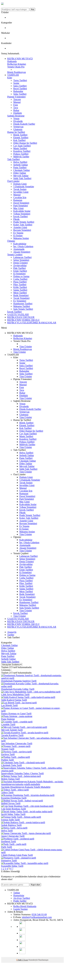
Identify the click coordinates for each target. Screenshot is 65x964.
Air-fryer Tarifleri (21, 898)
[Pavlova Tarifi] (16, 751)
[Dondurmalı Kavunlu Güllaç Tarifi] (32, 686)
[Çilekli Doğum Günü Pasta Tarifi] (32, 852)
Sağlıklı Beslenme (15, 115)
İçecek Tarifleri (20, 216)
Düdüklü (17, 113)
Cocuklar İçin (19, 197)
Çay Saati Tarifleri (22, 145)
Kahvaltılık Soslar (21, 211)
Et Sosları (18, 235)
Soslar (16, 83)
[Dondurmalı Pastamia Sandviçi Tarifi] (32, 678)
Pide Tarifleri (19, 268)
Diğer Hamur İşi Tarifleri (25, 143)
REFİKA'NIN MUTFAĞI (20, 58)
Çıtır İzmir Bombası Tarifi (13, 808)
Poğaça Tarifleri (20, 154)
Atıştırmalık (18, 249)
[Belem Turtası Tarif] (21, 776)
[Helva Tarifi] (14, 828)
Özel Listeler (13, 181)
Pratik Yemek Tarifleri (23, 222)
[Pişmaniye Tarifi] (18, 857)
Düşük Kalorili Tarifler (24, 124)
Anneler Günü (20, 227)
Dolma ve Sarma (21, 276)
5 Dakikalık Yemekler (23, 186)
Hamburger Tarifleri (22, 303)
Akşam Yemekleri (21, 252)
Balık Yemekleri (21, 295)
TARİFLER (13, 75)
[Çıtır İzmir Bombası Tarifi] (27, 806)
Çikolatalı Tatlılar (21, 170)
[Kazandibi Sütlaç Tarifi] (24, 863)
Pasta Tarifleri (19, 167)
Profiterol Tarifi (8, 841)
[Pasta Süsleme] (16, 716)
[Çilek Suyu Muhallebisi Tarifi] (30, 691)
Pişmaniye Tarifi (9, 860)
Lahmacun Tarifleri (22, 257)
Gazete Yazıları (20, 909)
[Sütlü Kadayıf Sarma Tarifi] (28, 697)
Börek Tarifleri (20, 135)
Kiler (9, 77)
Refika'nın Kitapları (16, 64)
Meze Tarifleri (20, 292)
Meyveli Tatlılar (20, 175)
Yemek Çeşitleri (14, 254)
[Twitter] (22, 953)
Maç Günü (18, 208)
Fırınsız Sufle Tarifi (10, 819)
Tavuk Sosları (19, 189)
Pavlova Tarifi (8, 754)
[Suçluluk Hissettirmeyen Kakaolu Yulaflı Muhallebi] (32, 784)
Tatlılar (16, 892)
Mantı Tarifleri (20, 148)
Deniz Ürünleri (20, 262)
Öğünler (11, 241)
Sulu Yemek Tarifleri (23, 309)
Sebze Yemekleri (21, 260)
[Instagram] (22, 933)
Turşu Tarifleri (20, 80)
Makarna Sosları (21, 238)
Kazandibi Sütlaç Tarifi (12, 866)
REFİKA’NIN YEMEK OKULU (23, 320)
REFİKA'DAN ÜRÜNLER (20, 317)
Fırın (15, 105)
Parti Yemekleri (20, 205)
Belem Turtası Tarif (10, 779)
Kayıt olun (35, 885)
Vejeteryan (18, 126)
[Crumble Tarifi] (16, 721)
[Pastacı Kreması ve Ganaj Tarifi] (32, 711)
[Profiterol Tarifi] (17, 838)
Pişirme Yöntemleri (16, 96)
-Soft (19, 960)
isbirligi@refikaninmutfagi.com (37, 917)
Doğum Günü (20, 184)
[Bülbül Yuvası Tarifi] (22, 800)
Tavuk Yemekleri (21, 298)
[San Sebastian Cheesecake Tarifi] (32, 740)
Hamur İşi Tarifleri (16, 132)
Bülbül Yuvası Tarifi (10, 803)
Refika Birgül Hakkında (24, 906)
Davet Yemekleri (21, 203)
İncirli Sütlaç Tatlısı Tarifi (13, 814)
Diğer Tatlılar (19, 173)
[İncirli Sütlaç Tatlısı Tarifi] (26, 811)
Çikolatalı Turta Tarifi (11, 765)
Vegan (16, 118)
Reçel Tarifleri (20, 88)
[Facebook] (22, 946)
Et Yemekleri (19, 273)
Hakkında (12, 61)
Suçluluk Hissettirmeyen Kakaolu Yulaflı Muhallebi (25, 787)
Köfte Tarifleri (20, 287)
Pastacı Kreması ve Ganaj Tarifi (16, 713)
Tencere (17, 99)
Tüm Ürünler (25, 346)
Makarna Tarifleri (21, 306)
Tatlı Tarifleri (13, 159)
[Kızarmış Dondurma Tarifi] (27, 795)
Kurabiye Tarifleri (21, 151)
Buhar (16, 110)
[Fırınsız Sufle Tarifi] (21, 817)
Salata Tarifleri (20, 290)
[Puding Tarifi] (15, 757)
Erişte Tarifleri (20, 271)
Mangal (17, 102)
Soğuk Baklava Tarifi (11, 825)
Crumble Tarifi (8, 724)
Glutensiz (17, 129)
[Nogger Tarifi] (15, 746)
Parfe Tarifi (6, 847)
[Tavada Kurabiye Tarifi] (24, 732)
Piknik (16, 219)
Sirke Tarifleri (19, 94)
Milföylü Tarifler (21, 156)
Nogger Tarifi (7, 749)
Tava (15, 107)
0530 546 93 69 (39, 914)
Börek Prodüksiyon (16, 72)
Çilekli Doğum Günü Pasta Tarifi (17, 855)
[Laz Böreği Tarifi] (19, 702)
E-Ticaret (25, 960)
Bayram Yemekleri (22, 230)
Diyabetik (18, 121)
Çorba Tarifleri (20, 279)
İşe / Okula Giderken (23, 246)
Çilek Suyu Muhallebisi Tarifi (15, 694)
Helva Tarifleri (20, 162)
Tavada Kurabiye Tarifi (12, 735)
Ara (32, 9)
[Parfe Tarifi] (13, 844)
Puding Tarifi (7, 759)
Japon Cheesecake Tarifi (12, 836)
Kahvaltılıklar (19, 243)
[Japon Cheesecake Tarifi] (26, 833)
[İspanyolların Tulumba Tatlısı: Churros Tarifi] (32, 770)
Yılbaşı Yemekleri (21, 213)
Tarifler (10, 634)
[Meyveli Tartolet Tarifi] (24, 727)
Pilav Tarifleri (19, 284)
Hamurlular (18, 895)
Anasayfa (11, 632)
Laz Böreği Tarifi (9, 705)
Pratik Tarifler (19, 901)
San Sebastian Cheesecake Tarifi (16, 743)
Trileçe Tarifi (7, 792)
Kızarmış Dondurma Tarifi (13, 798)
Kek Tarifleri (19, 140)
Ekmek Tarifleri (20, 137)
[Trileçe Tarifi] (15, 789)
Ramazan (17, 200)
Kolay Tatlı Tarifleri (22, 224)
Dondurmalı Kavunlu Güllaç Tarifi (17, 689)
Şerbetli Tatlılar (20, 164)
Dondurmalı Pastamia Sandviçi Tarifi (18, 681)
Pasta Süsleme (8, 719)
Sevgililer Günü (20, 192)
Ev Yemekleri (19, 301)
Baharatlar (18, 91)
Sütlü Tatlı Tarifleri (22, 178)
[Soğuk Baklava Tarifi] (23, 822)
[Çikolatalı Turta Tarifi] (23, 762)
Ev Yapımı (18, 233)
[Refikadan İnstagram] (22, 940)
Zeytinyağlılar (20, 265)
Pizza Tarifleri (20, 282)
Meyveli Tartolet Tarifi (12, 730)
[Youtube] (22, 926)
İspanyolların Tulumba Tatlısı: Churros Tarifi (22, 773)
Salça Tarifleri (20, 86)
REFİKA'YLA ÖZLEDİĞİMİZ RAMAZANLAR (31, 322)
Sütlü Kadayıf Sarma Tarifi (14, 700)
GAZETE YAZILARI (18, 314)
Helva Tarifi (7, 830)
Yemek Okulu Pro (15, 66)
